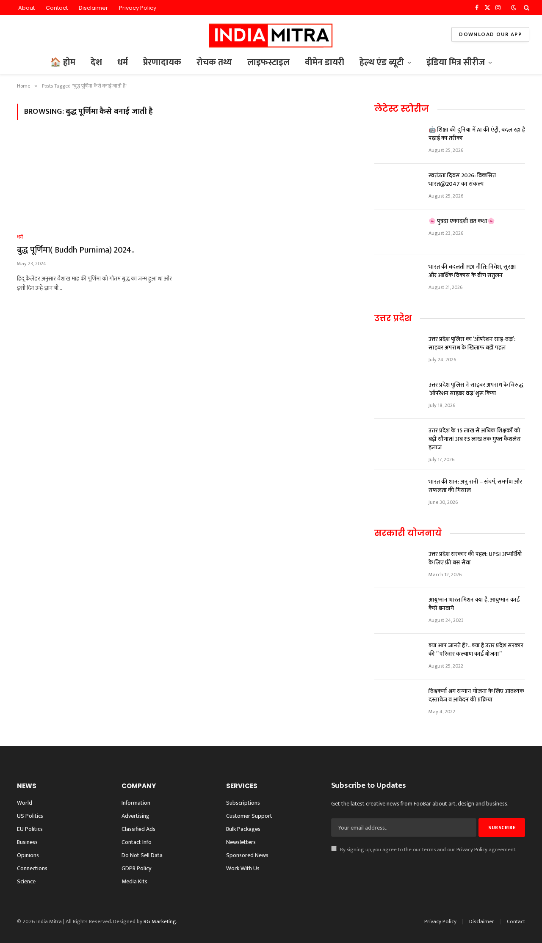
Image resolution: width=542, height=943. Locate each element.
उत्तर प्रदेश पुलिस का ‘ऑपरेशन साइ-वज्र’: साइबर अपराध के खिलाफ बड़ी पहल (472, 343)
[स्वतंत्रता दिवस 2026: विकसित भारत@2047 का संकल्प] (397, 186)
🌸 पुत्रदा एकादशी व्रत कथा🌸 (462, 221)
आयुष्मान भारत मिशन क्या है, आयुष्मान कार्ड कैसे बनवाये (474, 604)
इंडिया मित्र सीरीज (455, 62)
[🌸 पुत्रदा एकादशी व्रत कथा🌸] (397, 232)
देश (96, 62)
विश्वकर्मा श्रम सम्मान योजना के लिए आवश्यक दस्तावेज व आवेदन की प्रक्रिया (476, 695)
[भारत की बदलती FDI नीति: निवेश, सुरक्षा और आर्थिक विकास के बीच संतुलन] (397, 278)
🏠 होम (62, 62)
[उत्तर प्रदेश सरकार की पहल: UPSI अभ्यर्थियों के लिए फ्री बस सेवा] (397, 565)
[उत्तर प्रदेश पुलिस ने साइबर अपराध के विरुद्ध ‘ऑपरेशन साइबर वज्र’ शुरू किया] (397, 396)
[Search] (525, 7)
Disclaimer (93, 8)
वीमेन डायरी (324, 62)
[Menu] (18, 34)
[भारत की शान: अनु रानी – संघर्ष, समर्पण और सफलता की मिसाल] (397, 493)
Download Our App (490, 34)
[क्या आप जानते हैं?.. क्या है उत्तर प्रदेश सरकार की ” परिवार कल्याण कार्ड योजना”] (397, 657)
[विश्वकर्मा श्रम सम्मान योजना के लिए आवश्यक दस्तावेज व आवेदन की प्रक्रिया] (397, 702)
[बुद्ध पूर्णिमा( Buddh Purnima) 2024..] (96, 181)
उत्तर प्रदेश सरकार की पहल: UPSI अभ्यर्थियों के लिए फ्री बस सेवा (475, 558)
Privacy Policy (137, 8)
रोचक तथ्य (214, 62)
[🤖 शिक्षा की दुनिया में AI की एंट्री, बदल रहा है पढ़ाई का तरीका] (397, 141)
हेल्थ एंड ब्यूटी (381, 62)
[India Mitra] (270, 34)
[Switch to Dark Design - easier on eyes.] (513, 8)
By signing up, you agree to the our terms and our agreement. (427, 849)
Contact (57, 8)
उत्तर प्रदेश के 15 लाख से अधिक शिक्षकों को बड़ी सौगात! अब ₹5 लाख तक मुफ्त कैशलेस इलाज (475, 439)
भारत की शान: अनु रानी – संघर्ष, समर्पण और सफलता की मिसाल (475, 486)
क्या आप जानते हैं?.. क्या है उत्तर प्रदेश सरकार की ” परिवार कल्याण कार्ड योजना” (476, 649)
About (26, 8)
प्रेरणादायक (162, 62)
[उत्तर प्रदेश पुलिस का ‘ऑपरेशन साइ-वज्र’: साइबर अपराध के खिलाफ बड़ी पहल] (397, 350)
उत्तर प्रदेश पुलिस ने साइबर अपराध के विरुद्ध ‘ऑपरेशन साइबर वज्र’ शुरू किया (476, 389)
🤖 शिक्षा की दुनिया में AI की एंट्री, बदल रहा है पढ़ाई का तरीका (477, 134)
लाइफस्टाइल (268, 62)
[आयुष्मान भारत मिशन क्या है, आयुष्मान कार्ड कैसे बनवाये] (397, 611)
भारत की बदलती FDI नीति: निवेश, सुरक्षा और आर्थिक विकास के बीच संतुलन (472, 271)
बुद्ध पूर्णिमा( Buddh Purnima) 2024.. (76, 250)
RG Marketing (160, 921)
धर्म (122, 62)
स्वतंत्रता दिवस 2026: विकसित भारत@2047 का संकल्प (462, 179)
